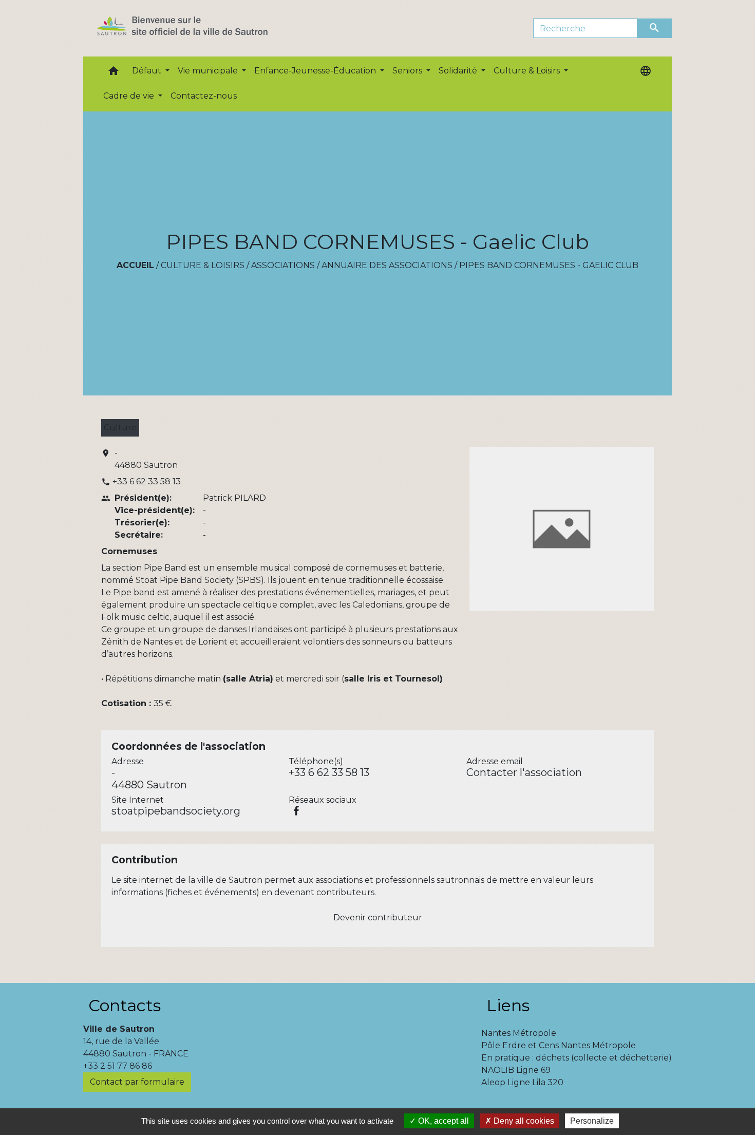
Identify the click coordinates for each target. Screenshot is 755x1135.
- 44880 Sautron (146, 459)
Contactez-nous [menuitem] (204, 96)
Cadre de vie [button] (129, 96)
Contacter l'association (524, 772)
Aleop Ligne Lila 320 (522, 1082)
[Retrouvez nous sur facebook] (296, 811)
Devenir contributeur (377, 917)
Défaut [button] (147, 70)
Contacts (124, 1005)
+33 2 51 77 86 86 (117, 1066)
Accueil (135, 265)
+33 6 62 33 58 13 (146, 481)
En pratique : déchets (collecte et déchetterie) (576, 1058)
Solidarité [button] (459, 70)
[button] (113, 73)
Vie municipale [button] (209, 70)
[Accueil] (200, 28)
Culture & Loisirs (202, 265)
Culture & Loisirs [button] (528, 70)
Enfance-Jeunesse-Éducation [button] (316, 70)
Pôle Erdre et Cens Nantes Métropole (558, 1045)
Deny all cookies (523, 1121)
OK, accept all (442, 1121)
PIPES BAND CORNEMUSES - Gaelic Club (548, 265)
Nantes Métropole (518, 1033)
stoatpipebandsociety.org (175, 811)
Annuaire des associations (387, 265)
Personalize (592, 1121)
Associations (283, 265)
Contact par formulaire (137, 1082)
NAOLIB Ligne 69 (516, 1070)
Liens (508, 1005)
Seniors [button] (408, 70)
